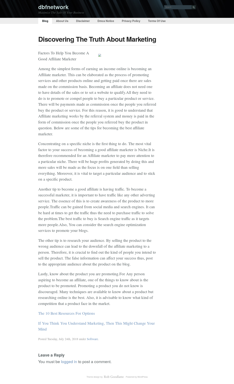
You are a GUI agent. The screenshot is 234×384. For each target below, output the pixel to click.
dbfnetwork (53, 7)
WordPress (142, 376)
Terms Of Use (157, 21)
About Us (62, 21)
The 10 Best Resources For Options (66, 313)
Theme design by (95, 376)
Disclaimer (83, 21)
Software (92, 339)
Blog (45, 21)
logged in (69, 361)
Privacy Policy (131, 21)
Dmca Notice (105, 21)
